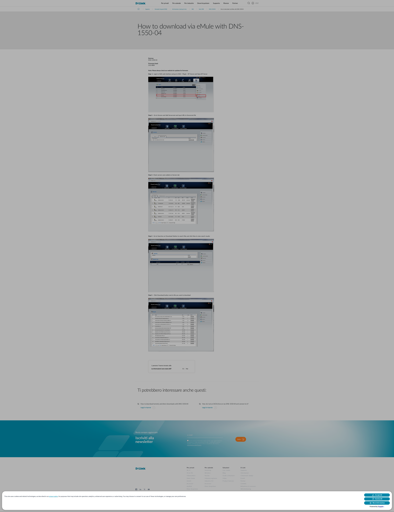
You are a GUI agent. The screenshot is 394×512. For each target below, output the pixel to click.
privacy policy (53, 496)
